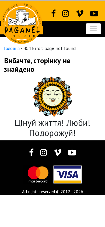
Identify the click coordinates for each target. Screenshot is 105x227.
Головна (12, 48)
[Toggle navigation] (93, 28)
